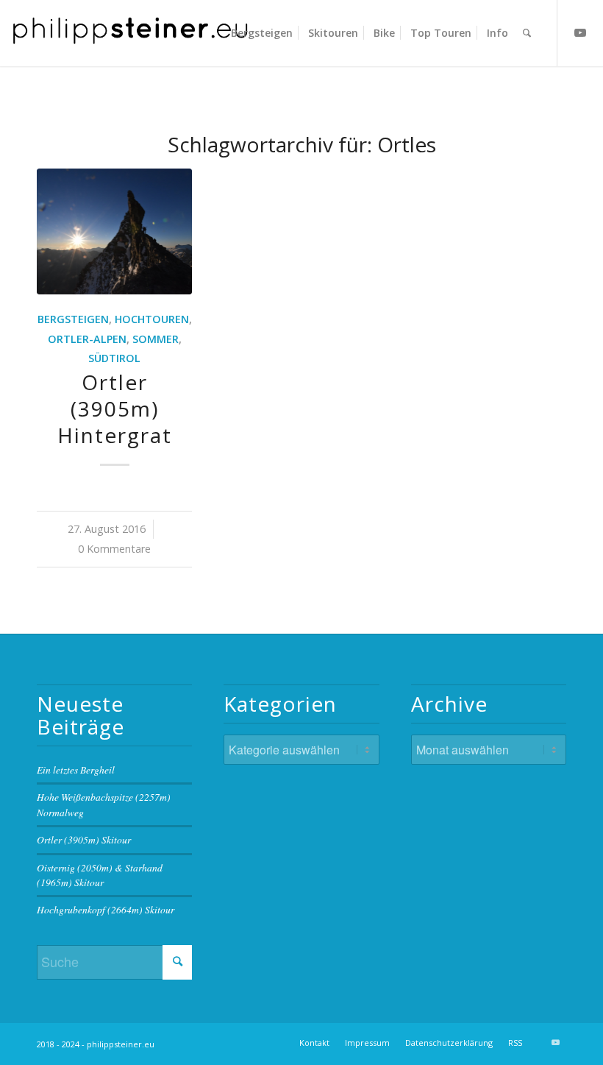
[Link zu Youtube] (580, 32)
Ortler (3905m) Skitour (84, 839)
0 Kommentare (114, 549)
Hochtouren (152, 319)
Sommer (155, 339)
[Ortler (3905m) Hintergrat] (114, 231)
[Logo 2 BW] (130, 33)
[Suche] (526, 33)
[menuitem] (262, 33)
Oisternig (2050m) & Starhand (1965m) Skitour (100, 874)
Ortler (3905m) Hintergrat (114, 409)
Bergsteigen (73, 319)
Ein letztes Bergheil (76, 769)
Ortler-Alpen (87, 339)
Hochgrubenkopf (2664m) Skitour (105, 909)
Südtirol (114, 358)
